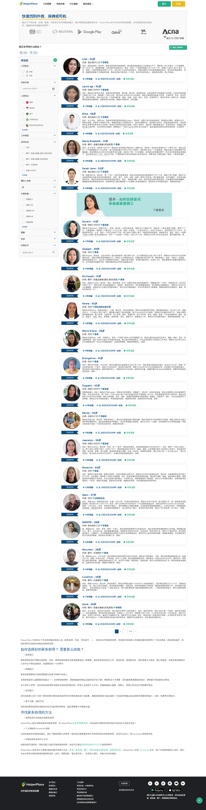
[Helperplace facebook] (150, 783)
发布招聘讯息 (81, 723)
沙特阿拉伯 (115, 750)
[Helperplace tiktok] (163, 783)
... (125, 631)
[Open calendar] (53, 89)
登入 (164, 4)
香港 (71, 750)
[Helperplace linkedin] (183, 783)
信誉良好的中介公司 (92, 744)
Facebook (144, 750)
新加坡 (78, 750)
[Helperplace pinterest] (170, 783)
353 (130, 631)
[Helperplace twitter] (157, 783)
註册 (178, 4)
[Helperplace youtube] (176, 783)
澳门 (86, 750)
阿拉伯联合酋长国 (99, 750)
